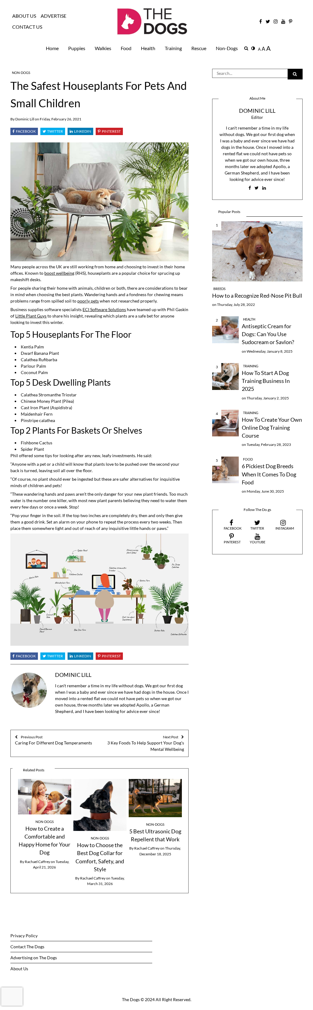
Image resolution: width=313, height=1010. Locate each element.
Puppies (76, 48)
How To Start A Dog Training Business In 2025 (266, 381)
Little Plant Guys (30, 315)
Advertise (53, 16)
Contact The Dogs (27, 946)
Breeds (219, 289)
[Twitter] (52, 131)
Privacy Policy (24, 935)
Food (126, 48)
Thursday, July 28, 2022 (236, 304)
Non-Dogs (227, 48)
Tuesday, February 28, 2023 (269, 444)
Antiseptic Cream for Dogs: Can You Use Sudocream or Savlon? (268, 334)
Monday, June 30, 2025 (265, 491)
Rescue (198, 48)
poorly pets (88, 300)
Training (173, 48)
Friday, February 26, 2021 (60, 119)
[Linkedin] (80, 131)
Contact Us (27, 27)
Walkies (103, 48)
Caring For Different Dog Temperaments (53, 740)
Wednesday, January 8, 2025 (270, 351)
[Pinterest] (109, 131)
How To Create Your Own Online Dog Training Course (272, 428)
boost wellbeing (59, 273)
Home (52, 48)
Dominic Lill (24, 119)
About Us (24, 16)
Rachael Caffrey (37, 861)
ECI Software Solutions (104, 309)
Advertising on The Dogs (33, 957)
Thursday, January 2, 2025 (268, 398)
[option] (44, 824)
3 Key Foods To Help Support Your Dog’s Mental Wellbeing (145, 743)
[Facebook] (24, 131)
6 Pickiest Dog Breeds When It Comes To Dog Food (269, 474)
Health (148, 48)
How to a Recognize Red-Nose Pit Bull (257, 295)
